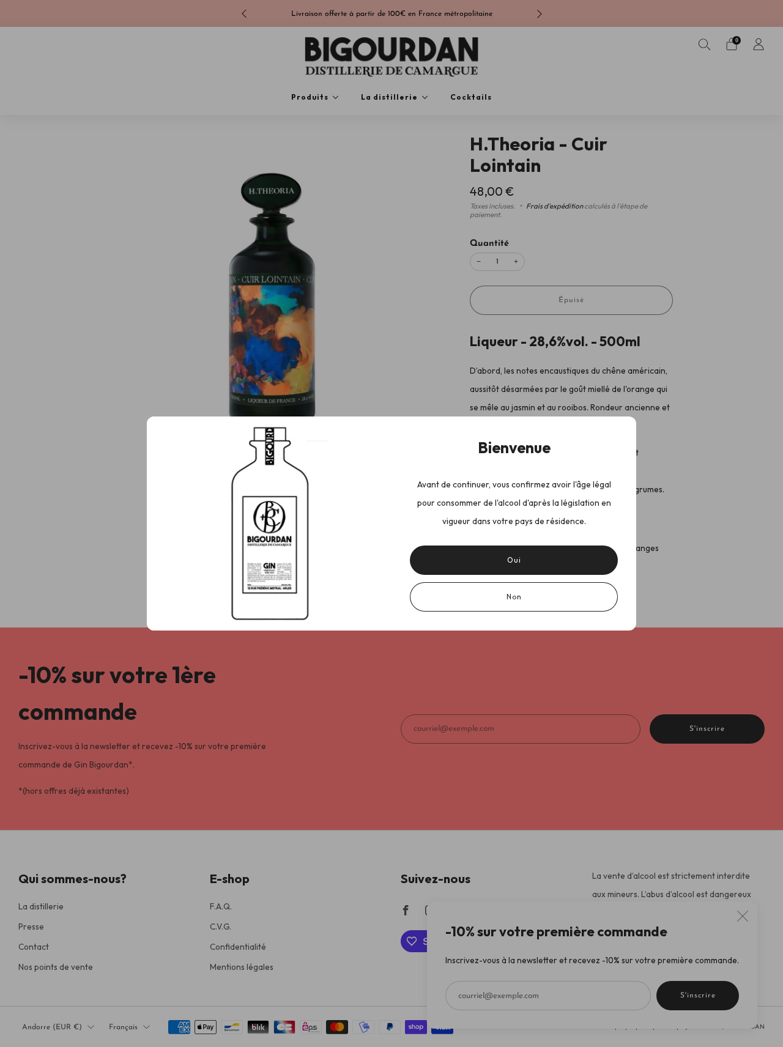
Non (514, 596)
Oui (514, 559)
